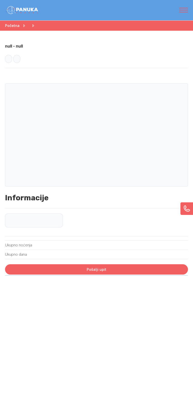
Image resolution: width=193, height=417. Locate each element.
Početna (12, 25)
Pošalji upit (96, 269)
